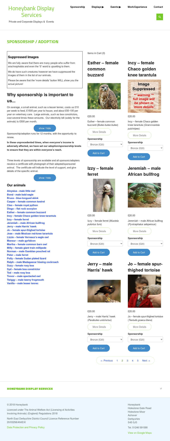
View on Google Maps (140, 432)
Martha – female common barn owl (27, 244)
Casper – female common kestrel (26, 201)
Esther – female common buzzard (26, 212)
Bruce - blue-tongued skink (22, 198)
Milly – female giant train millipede (26, 248)
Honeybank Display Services (31, 11)
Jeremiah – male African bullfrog (26, 223)
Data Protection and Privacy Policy (26, 427)
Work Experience (137, 7)
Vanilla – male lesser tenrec (22, 283)
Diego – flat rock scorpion (22, 208)
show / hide (45, 128)
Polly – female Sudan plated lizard (26, 258)
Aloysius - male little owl (21, 191)
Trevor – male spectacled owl (24, 276)
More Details (99, 131)
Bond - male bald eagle (20, 194)
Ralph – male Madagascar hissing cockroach (33, 262)
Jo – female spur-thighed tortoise (26, 230)
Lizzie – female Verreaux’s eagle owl (28, 237)
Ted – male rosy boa (18, 272)
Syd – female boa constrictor (23, 269)
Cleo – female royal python (22, 205)
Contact (158, 7)
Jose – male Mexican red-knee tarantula (30, 233)
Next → (146, 360)
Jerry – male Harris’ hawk (21, 226)
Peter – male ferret (17, 255)
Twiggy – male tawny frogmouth (25, 280)
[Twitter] (161, 388)
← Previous (107, 360)
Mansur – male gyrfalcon (21, 240)
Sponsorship (77, 7)
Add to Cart (99, 153)
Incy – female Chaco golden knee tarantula (31, 216)
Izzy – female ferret (18, 219)
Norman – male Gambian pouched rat (28, 251)
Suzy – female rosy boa (20, 265)
